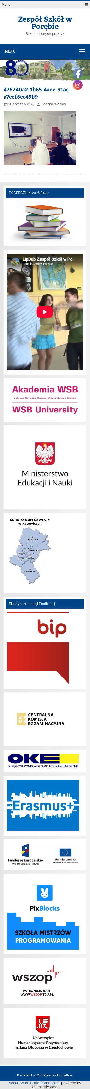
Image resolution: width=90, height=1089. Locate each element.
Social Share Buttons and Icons (34, 1083)
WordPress (44, 1075)
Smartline (66, 1075)
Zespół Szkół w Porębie (45, 22)
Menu (6, 4)
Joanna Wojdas (54, 104)
